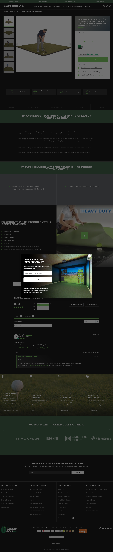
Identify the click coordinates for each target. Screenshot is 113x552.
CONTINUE (37, 279)
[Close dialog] (89, 255)
